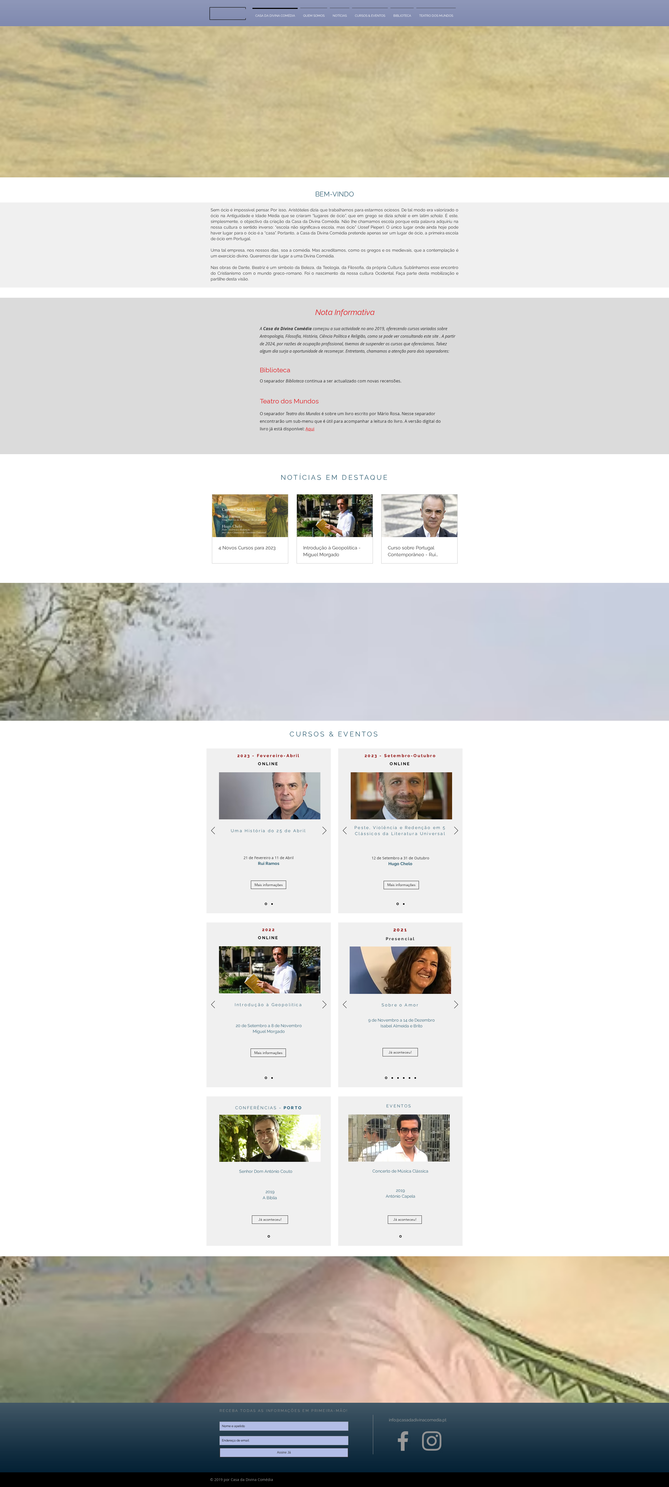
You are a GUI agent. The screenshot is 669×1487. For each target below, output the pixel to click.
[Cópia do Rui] (272, 904)
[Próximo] (324, 831)
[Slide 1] (409, 1078)
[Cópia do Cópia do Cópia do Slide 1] (392, 1078)
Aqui (309, 429)
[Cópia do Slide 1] (398, 1078)
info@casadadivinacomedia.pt (417, 1419)
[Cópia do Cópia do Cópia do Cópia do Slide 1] (386, 1078)
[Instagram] (432, 1441)
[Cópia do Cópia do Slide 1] (404, 1078)
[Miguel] (266, 904)
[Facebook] (403, 1441)
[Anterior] (213, 831)
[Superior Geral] (269, 1236)
